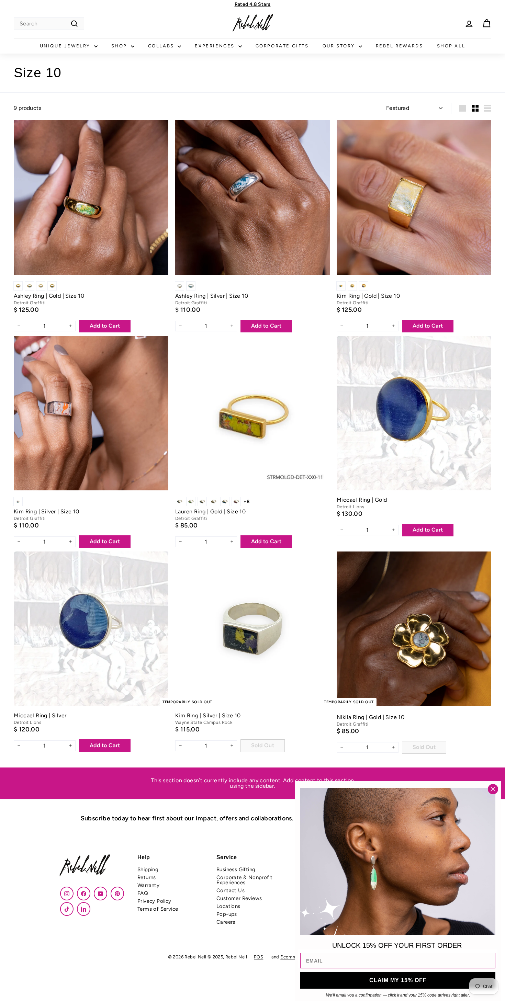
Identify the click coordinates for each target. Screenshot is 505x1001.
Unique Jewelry (66, 45)
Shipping (147, 869)
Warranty (148, 885)
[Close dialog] (493, 789)
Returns (146, 877)
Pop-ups (226, 914)
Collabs (162, 45)
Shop (120, 45)
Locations (228, 906)
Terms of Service (157, 909)
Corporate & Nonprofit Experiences (244, 880)
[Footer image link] (94, 866)
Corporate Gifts (282, 45)
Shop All (451, 45)
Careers (225, 922)
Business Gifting (235, 869)
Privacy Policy (154, 901)
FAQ (142, 893)
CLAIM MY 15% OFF (398, 980)
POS (258, 956)
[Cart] (486, 23)
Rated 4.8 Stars (253, 4)
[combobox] (49, 23)
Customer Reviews (239, 898)
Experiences (215, 45)
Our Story (340, 45)
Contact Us (230, 890)
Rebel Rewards (399, 45)
